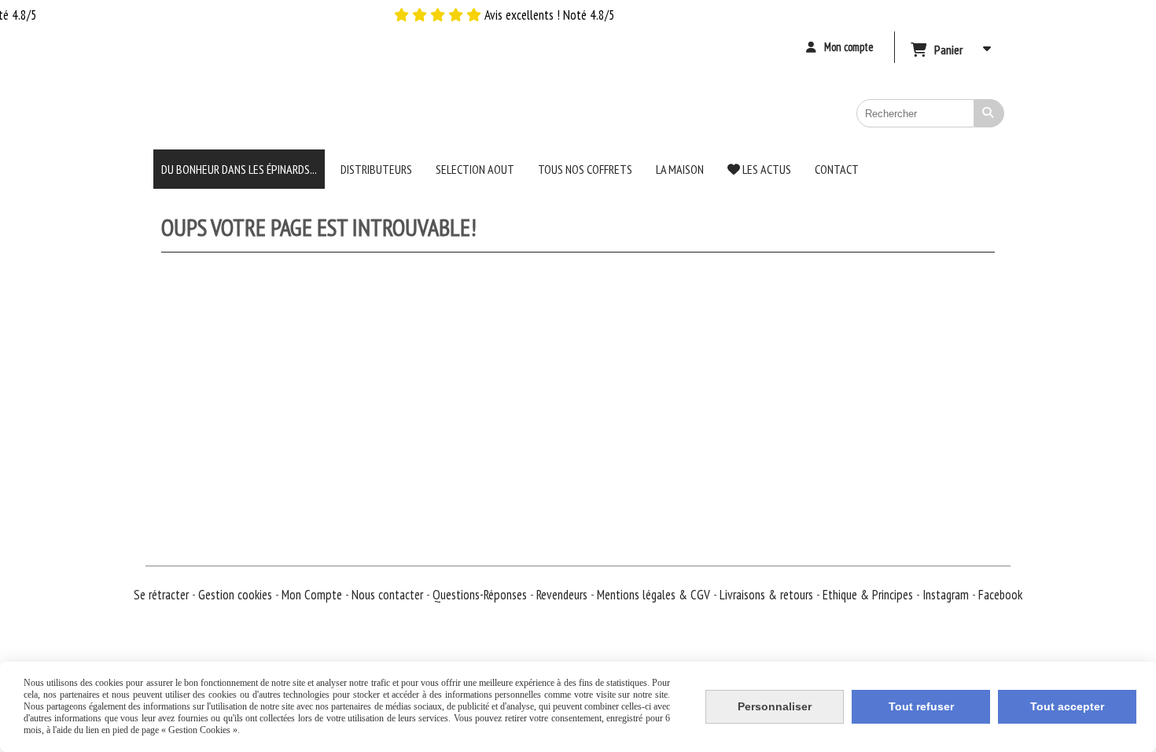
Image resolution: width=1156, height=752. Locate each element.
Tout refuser (921, 706)
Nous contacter (389, 594)
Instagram (947, 594)
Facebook (1000, 594)
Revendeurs (563, 594)
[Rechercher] (989, 113)
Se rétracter (161, 594)
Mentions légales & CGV (655, 594)
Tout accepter (1067, 706)
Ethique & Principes (869, 594)
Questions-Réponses (481, 594)
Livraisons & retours (768, 594)
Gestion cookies (236, 594)
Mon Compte (312, 594)
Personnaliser (775, 706)
